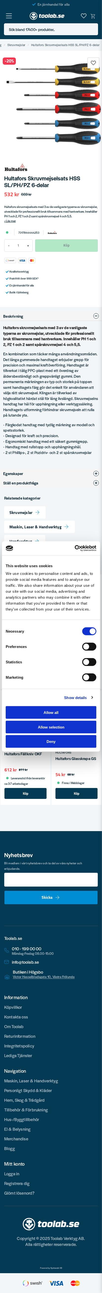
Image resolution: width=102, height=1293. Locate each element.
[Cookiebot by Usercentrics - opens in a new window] (74, 548)
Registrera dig (17, 1183)
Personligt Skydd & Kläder (28, 1090)
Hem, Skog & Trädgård (24, 1100)
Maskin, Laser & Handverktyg (35, 527)
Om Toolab (14, 1026)
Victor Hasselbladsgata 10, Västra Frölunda (44, 977)
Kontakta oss (16, 1017)
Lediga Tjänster (18, 1055)
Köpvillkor (13, 1007)
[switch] (89, 647)
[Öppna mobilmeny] (9, 16)
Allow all (51, 712)
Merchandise (16, 1139)
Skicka (47, 897)
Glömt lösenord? (19, 1193)
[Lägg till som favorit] (83, 16)
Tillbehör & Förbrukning (26, 1110)
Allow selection (51, 727)
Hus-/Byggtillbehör (21, 1119)
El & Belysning (17, 1129)
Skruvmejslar (16, 45)
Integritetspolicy (19, 1046)
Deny (51, 741)
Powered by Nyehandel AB (51, 1268)
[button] (93, 29)
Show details (75, 697)
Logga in (11, 1174)
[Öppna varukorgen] (93, 16)
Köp (25, 793)
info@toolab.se (25, 962)
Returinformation (19, 1036)
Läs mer (11, 221)
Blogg (9, 1148)
